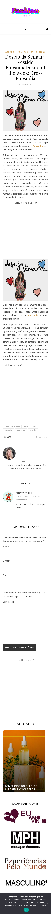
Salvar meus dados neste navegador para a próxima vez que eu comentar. (24, 594)
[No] (47, 903)
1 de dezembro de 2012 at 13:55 (28, 496)
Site (5, 575)
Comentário (8, 601)
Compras (22, 52)
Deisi (9, 436)
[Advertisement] (27, 44)
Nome (6, 546)
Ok (26, 910)
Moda (42, 52)
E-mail (6, 560)
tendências (21, 430)
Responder (21, 499)
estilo (26, 426)
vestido (33, 430)
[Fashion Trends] (25, 12)
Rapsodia (8, 430)
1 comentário (42, 436)
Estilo (33, 52)
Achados (10, 52)
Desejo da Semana (12, 426)
